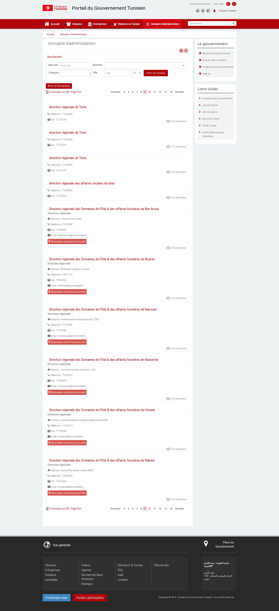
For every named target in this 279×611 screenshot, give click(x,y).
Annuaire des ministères (214, 60)
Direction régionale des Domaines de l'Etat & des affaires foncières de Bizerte (101, 259)
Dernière (179, 92)
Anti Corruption (210, 112)
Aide (221, 4)
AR (234, 4)
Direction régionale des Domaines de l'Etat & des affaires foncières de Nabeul (101, 460)
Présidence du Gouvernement (217, 98)
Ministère (97, 65)
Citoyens (50, 565)
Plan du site (161, 565)
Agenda (206, 73)
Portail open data (56, 597)
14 (171, 92)
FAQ (216, 4)
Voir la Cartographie (59, 86)
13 (165, 92)
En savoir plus (179, 121)
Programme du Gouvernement (217, 67)
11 (154, 92)
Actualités (51, 579)
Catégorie (54, 72)
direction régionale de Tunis (67, 107)
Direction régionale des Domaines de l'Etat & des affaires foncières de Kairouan (103, 309)
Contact (123, 579)
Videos (85, 565)
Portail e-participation (90, 597)
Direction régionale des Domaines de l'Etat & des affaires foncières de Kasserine (103, 359)
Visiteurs (50, 575)
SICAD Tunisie (209, 125)
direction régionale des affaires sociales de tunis (82, 183)
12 (160, 92)
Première (116, 92)
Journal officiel (209, 105)
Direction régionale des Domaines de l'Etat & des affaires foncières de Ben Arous (104, 209)
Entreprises (52, 570)
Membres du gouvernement (216, 53)
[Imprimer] (186, 51)
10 (149, 92)
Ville (95, 72)
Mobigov (87, 583)
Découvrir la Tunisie (200, 4)
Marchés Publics (211, 119)
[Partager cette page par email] (181, 51)
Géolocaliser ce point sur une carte (68, 241)
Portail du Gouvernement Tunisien (108, 8)
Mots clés (53, 65)
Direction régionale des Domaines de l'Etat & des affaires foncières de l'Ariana (102, 410)
